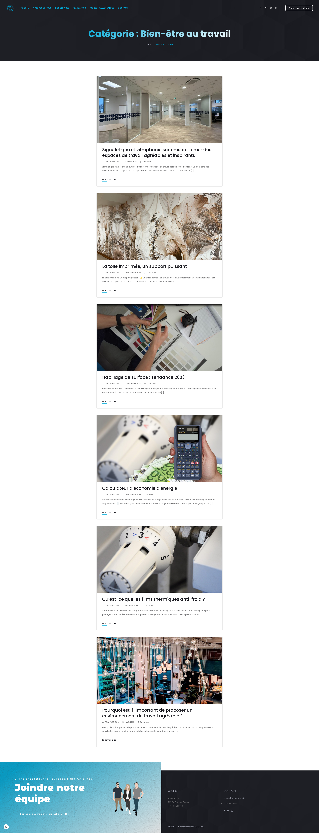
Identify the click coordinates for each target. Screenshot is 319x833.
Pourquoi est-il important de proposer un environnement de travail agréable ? (147, 713)
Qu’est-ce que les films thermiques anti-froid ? (153, 599)
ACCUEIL (25, 7)
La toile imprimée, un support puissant (144, 266)
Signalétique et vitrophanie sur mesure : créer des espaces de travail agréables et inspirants (156, 152)
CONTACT (123, 7)
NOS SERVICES (62, 7)
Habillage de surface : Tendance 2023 (143, 377)
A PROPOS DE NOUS (42, 7)
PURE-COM (199, 827)
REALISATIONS (79, 7)
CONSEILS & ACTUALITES (102, 7)
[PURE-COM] (10, 8)
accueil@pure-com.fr (234, 798)
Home (148, 44)
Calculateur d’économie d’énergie (139, 488)
